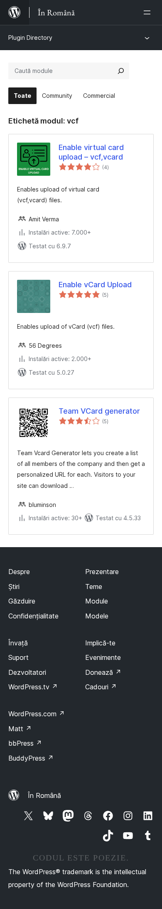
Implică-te (100, 643)
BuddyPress (31, 758)
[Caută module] (121, 71)
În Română (44, 795)
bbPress (25, 743)
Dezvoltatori (27, 672)
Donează (103, 672)
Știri (14, 586)
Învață (18, 643)
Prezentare (102, 571)
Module (96, 601)
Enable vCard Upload (95, 284)
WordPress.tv (33, 687)
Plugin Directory (30, 37)
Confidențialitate (33, 616)
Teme (93, 586)
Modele (96, 616)
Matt (20, 729)
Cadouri (101, 687)
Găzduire (21, 601)
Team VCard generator (99, 411)
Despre (19, 571)
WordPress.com (36, 714)
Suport (18, 657)
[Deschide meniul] (148, 12)
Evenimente (103, 657)
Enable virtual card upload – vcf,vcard (91, 152)
